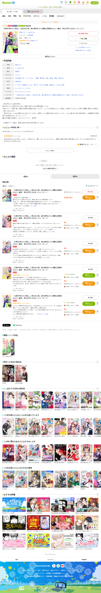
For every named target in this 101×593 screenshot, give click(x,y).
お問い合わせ (45, 570)
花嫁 (55, 78)
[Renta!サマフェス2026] (13, 2)
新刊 (17, 559)
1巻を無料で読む (83, 33)
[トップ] (6, 3)
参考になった (84, 144)
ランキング (50, 559)
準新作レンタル (27, 85)
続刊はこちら (50, 56)
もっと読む (34, 206)
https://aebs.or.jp (29, 589)
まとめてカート (93, 186)
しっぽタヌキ (30, 32)
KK (29, 489)
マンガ (17, 75)
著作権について (40, 576)
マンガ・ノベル (12, 11)
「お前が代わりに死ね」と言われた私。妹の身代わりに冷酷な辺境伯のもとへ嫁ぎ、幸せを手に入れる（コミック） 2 (37, 217)
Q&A (39, 570)
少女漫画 (30, 35)
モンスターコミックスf (22, 88)
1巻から (4, 186)
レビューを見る (50, 150)
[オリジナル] (27, 16)
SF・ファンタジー (28, 78)
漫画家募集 (49, 576)
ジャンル (60, 16)
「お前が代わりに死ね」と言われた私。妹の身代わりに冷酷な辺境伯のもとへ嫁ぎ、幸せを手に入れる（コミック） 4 (37, 268)
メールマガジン (74, 570)
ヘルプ (34, 570)
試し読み (90, 217)
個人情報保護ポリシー (59, 573)
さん (17, 136)
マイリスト (84, 43)
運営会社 (70, 576)
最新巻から (12, 186)
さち (16, 489)
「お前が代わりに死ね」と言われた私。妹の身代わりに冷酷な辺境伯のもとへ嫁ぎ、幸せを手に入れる (49, 95)
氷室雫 (43, 489)
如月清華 (4, 489)
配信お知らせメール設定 (83, 50)
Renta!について (26, 570)
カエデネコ (70, 489)
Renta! (4, 329)
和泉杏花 (82, 489)
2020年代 (18, 81)
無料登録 (95, 3)
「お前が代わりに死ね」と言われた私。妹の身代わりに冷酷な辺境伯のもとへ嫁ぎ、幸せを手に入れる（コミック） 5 (37, 297)
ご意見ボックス (64, 570)
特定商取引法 (31, 576)
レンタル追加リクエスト (83, 47)
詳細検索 (84, 559)
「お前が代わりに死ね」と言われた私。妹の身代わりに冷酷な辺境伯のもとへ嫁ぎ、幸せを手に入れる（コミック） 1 (37, 191)
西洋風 (42, 78)
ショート (34, 11)
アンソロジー (58, 489)
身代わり (61, 78)
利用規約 (48, 573)
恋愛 (37, 78)
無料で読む (91, 192)
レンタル (18, 85)
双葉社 (17, 71)
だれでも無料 (43, 85)
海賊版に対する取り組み (60, 576)
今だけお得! (60, 85)
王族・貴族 (49, 78)
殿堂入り (52, 85)
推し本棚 (84, 39)
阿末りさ (22, 32)
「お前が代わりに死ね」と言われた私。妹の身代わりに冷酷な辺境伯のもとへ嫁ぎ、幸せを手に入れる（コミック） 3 (37, 242)
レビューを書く (26, 43)
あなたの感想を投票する (49, 168)
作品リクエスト (55, 570)
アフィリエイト (40, 573)
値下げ (36, 85)
